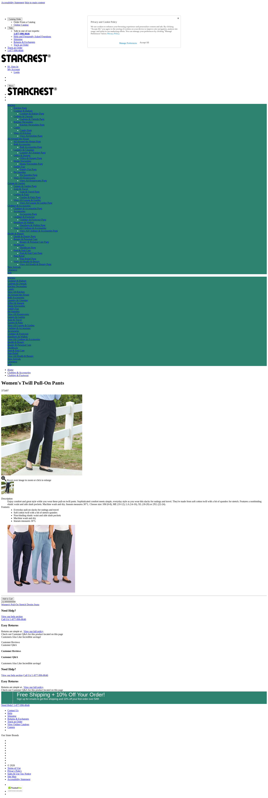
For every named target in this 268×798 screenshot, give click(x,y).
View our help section (12, 616)
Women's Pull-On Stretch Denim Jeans (20, 604)
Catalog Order (15, 19)
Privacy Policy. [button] (113, 34)
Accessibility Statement (12, 2)
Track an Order (21, 45)
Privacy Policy (14, 771)
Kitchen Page (20, 108)
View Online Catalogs (18, 724)
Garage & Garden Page (25, 186)
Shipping (18, 39)
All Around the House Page (27, 141)
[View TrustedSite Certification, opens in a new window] (15, 791)
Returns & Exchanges (24, 42)
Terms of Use (14, 768)
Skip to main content (35, 2)
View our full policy (33, 631)
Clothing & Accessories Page (28, 208)
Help (11, 28)
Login (17, 72)
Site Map (11, 776)
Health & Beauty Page (25, 236)
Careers (11, 727)
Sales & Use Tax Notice (19, 773)
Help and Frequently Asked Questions (32, 36)
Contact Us (12, 710)
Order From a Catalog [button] (24, 22)
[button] (144, 42)
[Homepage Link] (26, 61)
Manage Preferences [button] (128, 43)
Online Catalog (21, 25)
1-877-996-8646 (22, 33)
